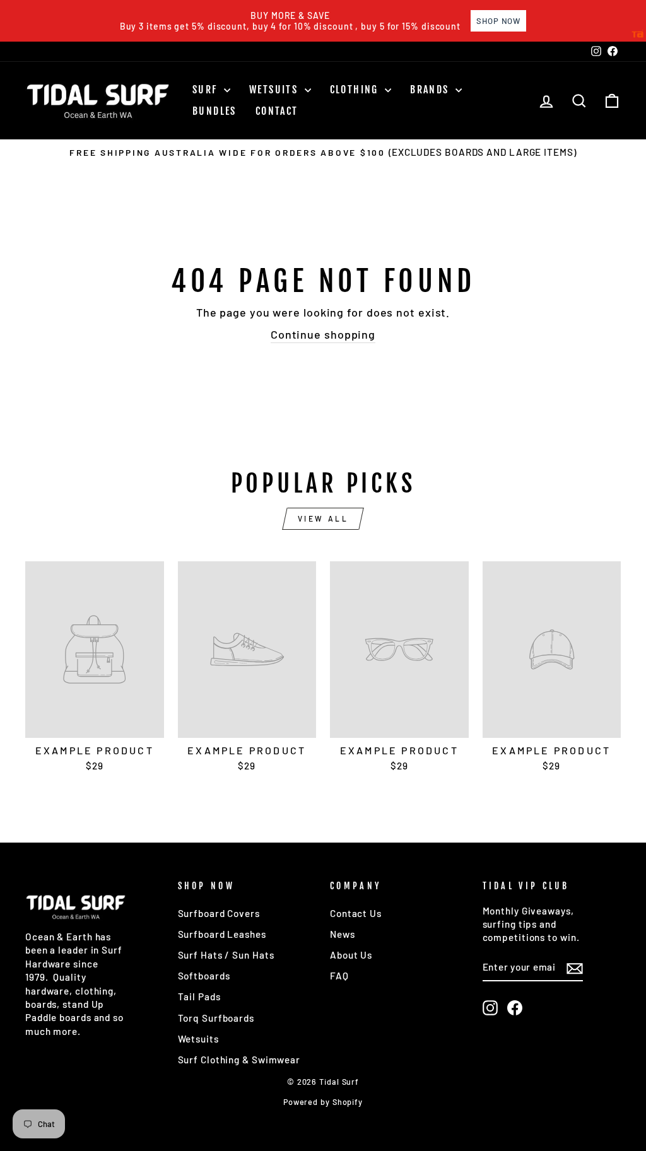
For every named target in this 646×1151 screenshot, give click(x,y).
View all (323, 518)
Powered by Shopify (323, 1102)
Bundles (214, 111)
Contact (276, 111)
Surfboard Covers (219, 913)
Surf (206, 89)
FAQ (339, 975)
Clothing (356, 89)
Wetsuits (275, 89)
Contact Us (356, 913)
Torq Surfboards (216, 1018)
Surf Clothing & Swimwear (239, 1059)
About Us (351, 955)
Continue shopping (323, 334)
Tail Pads (199, 996)
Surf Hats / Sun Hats (226, 955)
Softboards (204, 975)
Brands (431, 89)
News (342, 934)
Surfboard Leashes (222, 934)
